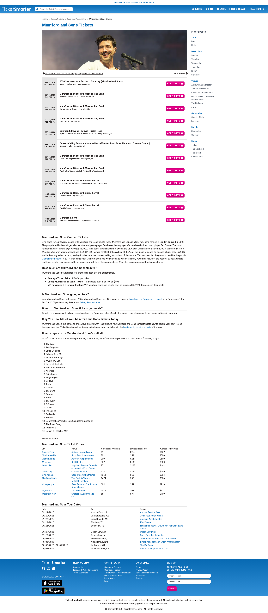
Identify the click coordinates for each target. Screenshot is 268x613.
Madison (46, 462)
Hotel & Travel (237, 9)
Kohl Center (77, 462)
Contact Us (78, 567)
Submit (171, 589)
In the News (109, 578)
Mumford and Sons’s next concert (145, 299)
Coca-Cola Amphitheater (83, 475)
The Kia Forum (78, 490)
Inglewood (47, 490)
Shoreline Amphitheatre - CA (154, 548)
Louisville (47, 465)
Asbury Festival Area (90, 302)
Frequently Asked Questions (85, 570)
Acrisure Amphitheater (82, 458)
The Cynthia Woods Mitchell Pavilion (80, 479)
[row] (114, 84)
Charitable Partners (113, 570)
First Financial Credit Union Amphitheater (160, 542)
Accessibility (141, 575)
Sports (209, 9)
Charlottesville (49, 455)
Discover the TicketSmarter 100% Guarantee (134, 2)
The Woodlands (49, 478)
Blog (106, 581)
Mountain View (49, 494)
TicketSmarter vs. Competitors (117, 573)
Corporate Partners (112, 567)
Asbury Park (48, 452)
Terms (138, 567)
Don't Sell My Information (147, 573)
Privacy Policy (142, 570)
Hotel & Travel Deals (113, 575)
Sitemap (139, 578)
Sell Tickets (257, 9)
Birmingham (47, 475)
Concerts (197, 9)
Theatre (221, 9)
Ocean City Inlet (79, 471)
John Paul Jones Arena (82, 455)
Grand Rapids (48, 458)
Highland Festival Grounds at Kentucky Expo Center (84, 467)
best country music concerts (137, 327)
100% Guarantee (80, 573)
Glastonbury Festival (52, 258)
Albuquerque (48, 484)
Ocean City (47, 471)
